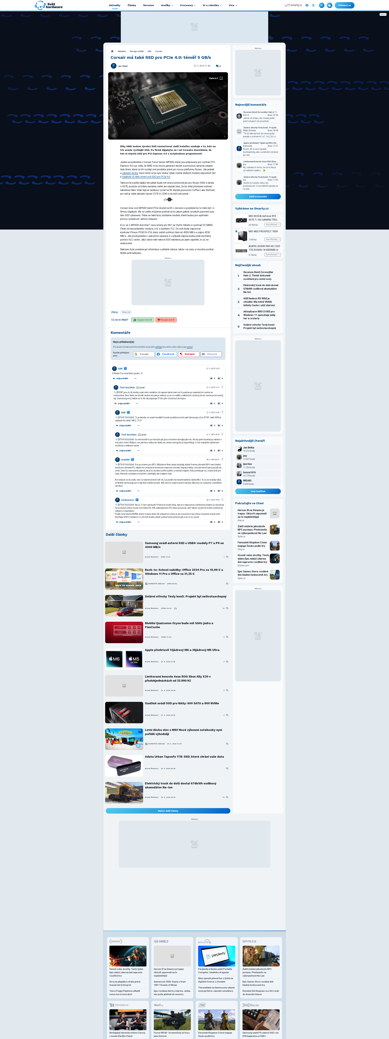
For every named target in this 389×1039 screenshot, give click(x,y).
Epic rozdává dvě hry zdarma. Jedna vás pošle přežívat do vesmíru (172, 993)
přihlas (159, 347)
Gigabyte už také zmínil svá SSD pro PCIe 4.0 (146, 176)
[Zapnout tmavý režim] (329, 5)
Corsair (158, 51)
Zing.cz (241, 549)
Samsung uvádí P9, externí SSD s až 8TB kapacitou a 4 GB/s (260, 1034)
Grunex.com (243, 565)
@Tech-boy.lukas (126, 417)
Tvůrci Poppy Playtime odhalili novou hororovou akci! (124, 993)
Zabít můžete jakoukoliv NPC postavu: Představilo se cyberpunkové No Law (252, 530)
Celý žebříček (258, 491)
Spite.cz (241, 536)
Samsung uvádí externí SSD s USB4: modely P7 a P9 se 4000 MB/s (184, 545)
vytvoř (190, 347)
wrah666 (125, 459)
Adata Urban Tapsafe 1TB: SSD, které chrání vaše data (184, 756)
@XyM (119, 392)
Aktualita (122, 51)
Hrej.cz (241, 520)
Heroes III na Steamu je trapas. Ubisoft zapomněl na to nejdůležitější (252, 514)
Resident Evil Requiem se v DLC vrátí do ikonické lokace (261, 993)
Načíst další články (168, 811)
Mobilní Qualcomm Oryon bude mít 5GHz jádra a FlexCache (179, 625)
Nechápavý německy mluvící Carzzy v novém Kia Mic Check (127, 1034)
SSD (149, 51)
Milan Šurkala (151, 557)
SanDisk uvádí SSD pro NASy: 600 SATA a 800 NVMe (182, 703)
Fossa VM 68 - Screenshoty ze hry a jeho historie (171, 1034)
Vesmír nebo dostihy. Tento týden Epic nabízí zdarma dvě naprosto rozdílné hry (253, 559)
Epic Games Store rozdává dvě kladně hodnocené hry (253, 573)
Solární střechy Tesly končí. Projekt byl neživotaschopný (186, 596)
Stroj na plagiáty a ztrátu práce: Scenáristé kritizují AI (125, 983)
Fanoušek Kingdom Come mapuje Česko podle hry (252, 544)
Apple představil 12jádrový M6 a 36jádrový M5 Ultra (182, 650)
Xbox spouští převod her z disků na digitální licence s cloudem (215, 980)
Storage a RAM (137, 51)
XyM (120, 368)
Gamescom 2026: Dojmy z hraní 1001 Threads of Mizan (170, 983)
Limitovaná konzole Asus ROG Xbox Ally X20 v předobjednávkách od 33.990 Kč (178, 678)
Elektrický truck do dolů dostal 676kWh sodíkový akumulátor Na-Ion (180, 785)
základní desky (130, 173)
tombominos (127, 500)
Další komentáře (258, 196)
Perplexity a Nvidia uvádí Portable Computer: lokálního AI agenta (215, 971)
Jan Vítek (123, 66)
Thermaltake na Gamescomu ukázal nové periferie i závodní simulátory (216, 989)
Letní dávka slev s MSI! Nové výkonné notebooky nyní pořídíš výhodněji (183, 732)
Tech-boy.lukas (127, 387)
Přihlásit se (344, 5)
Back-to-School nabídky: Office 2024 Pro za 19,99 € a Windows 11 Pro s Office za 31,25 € (184, 572)
